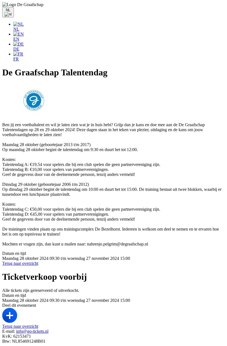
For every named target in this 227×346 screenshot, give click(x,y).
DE (16, 49)
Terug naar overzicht (20, 263)
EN (16, 39)
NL (16, 29)
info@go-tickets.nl (32, 331)
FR (16, 59)
